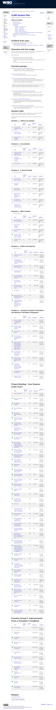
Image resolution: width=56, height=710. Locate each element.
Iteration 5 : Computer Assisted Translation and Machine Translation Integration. (29, 32)
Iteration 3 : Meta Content (19, 30)
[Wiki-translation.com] (15, 4)
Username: (49, 26)
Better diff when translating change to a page (18, 414)
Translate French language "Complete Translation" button (17, 500)
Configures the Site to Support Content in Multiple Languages (18, 153)
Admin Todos (19, 17)
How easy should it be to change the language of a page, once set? (18, 470)
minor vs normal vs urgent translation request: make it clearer (18, 460)
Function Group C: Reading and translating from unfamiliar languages (23, 78)
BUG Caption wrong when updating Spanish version (18, 286)
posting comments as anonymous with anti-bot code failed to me (18, 296)
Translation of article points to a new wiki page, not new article (17, 235)
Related (14, 36)
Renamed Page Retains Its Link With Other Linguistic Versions (18, 519)
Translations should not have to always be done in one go (18, 276)
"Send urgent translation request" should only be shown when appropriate (18, 509)
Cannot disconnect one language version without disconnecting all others (18, 541)
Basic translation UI (17, 163)
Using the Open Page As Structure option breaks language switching (18, 611)
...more (6, 53)
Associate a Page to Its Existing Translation (17, 138)
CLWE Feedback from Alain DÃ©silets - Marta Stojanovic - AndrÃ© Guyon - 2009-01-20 (29, 45)
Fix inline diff (16, 503)
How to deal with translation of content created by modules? (17, 585)
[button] (41, 13)
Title (15, 124)
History (13, 699)
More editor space (17, 627)
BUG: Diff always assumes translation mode (17, 281)
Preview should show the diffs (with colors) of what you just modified (18, 455)
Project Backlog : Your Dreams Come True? (20, 33)
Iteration (29, 124)
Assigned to (35, 176)
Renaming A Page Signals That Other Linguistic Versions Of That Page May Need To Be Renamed (18, 445)
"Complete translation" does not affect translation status (18, 580)
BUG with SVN (16, 290)
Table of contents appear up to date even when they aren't (18, 480)
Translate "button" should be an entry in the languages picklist (18, 205)
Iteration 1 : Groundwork (19, 27)
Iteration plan (15, 25)
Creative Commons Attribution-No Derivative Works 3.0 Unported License (19, 707)
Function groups (16, 24)
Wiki (43, 704)
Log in (50, 38)
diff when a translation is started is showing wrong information (18, 529)
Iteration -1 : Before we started (20, 26)
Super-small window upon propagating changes (17, 571)
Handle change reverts (18, 393)
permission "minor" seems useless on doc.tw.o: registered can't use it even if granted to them (18, 535)
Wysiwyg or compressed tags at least (17, 673)
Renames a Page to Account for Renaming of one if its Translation (18, 451)
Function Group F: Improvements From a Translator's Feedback (24, 34)
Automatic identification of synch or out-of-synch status (18, 419)
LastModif (40, 124)
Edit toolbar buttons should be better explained (17, 668)
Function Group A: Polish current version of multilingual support (22, 68)
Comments (22, 699)
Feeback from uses (16, 21)
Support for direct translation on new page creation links (18, 429)
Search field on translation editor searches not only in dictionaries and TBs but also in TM (17, 366)
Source (17, 699)
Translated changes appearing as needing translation (18, 424)
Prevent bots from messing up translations (17, 226)
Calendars (51, 704)
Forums (46, 704)
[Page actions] (43, 13)
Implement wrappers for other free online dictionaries (17, 327)
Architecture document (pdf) (6, 34)
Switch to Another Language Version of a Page (17, 128)
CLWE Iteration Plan (20, 15)
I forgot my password (49, 35)
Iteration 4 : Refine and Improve (20, 31)
